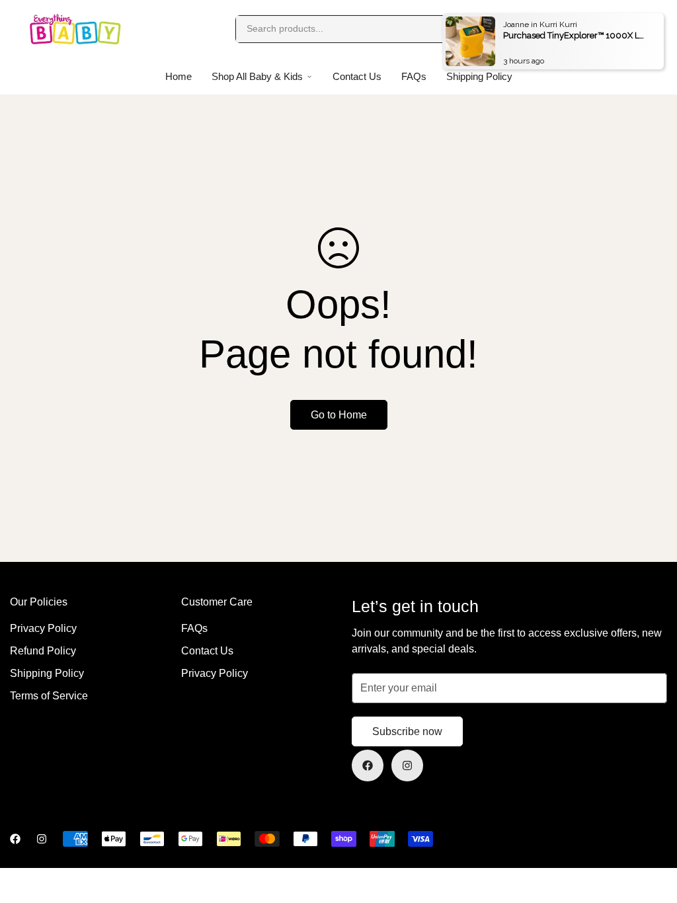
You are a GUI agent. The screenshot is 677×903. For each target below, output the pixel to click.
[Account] (616, 29)
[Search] (478, 29)
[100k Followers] (407, 765)
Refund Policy (43, 650)
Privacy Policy (43, 628)
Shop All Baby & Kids (257, 76)
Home (178, 76)
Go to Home (339, 414)
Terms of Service (49, 695)
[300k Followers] (367, 765)
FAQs (413, 76)
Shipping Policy (47, 673)
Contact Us (357, 76)
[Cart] (643, 29)
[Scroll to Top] (651, 831)
